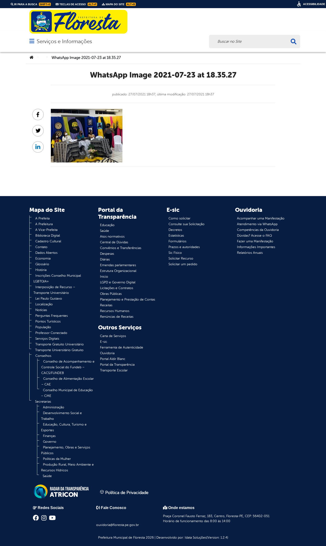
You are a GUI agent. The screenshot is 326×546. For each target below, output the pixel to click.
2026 (149, 537)
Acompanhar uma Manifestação (260, 218)
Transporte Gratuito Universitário (59, 344)
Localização (44, 304)
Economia (43, 258)
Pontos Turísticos (48, 321)
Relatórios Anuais (250, 253)
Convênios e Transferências (120, 248)
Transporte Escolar (114, 370)
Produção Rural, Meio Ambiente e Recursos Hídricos (67, 467)
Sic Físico (175, 253)
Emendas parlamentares (118, 265)
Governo (49, 441)
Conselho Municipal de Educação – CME (67, 393)
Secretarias (43, 401)
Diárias (105, 259)
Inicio (104, 276)
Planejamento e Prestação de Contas (127, 299)
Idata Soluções (195, 537)
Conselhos (43, 356)
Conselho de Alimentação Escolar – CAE (67, 381)
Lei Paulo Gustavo (48, 298)
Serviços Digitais (47, 338)
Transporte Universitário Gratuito (59, 350)
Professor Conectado (51, 333)
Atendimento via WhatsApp (257, 224)
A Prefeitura (44, 224)
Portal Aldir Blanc (112, 359)
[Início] (31, 58)
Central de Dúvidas (114, 242)
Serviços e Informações (64, 41)
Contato (41, 247)
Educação (107, 225)
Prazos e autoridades (184, 247)
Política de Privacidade (126, 492)
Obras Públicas (111, 294)
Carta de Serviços (113, 336)
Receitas (106, 305)
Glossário (42, 264)
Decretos (175, 230)
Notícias (41, 310)
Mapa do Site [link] (120, 4)
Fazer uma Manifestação (255, 241)
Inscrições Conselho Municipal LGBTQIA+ (57, 278)
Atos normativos (112, 236)
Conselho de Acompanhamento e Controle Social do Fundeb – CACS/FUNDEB (68, 367)
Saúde (47, 476)
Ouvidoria (107, 353)
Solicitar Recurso (180, 258)
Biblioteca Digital (47, 235)
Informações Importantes (256, 247)
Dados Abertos (46, 253)
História (41, 270)
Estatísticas (176, 235)
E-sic (103, 341)
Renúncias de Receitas (116, 316)
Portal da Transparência (117, 364)
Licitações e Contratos (116, 288)
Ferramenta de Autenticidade (121, 347)
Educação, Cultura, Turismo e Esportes (64, 427)
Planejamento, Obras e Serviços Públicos (65, 450)
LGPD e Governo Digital (117, 282)
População (43, 327)
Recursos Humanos (114, 311)
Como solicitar (179, 218)
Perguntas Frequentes (51, 315)
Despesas (107, 253)
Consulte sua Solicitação (186, 224)
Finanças (49, 436)
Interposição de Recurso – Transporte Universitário (54, 290)
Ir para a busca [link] (31, 4)
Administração (53, 407)
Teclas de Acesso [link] (77, 4)
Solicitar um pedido (182, 264)
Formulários (177, 241)
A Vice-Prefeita (46, 230)
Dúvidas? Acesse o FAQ (254, 235)
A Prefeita (42, 218)
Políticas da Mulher (57, 459)
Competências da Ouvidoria (258, 230)
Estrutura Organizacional (118, 271)
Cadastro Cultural (48, 241)
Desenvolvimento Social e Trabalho (61, 416)
